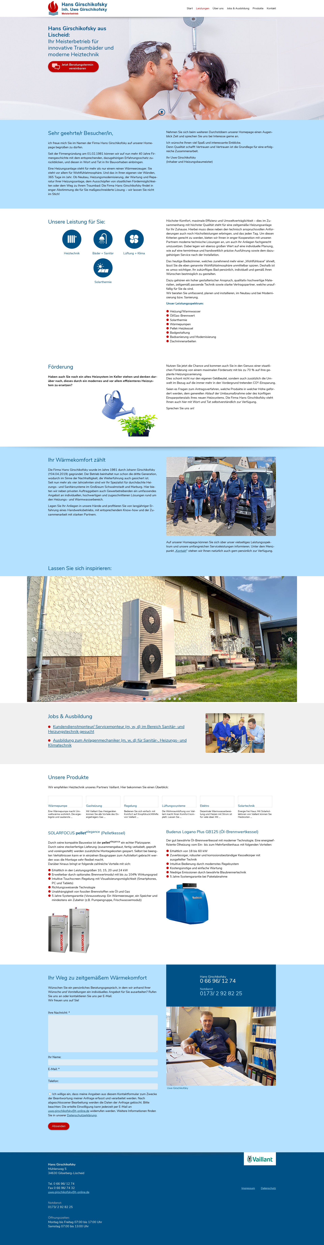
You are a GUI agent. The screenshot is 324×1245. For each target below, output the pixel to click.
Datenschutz (268, 1188)
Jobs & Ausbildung (238, 8)
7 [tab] (174, 699)
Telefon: (53, 1081)
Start (190, 8)
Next (290, 639)
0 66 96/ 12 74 (218, 981)
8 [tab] (179, 699)
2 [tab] (149, 699)
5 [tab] (164, 699)
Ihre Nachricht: (59, 1013)
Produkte (258, 8)
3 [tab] (154, 699)
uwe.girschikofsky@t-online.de (68, 1111)
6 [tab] (169, 699)
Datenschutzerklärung (82, 1115)
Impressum (248, 1188)
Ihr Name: (54, 1057)
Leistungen (202, 8)
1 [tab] (144, 699)
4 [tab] (159, 699)
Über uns (218, 8)
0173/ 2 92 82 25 (221, 993)
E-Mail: (54, 1069)
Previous (33, 639)
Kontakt (271, 8)
